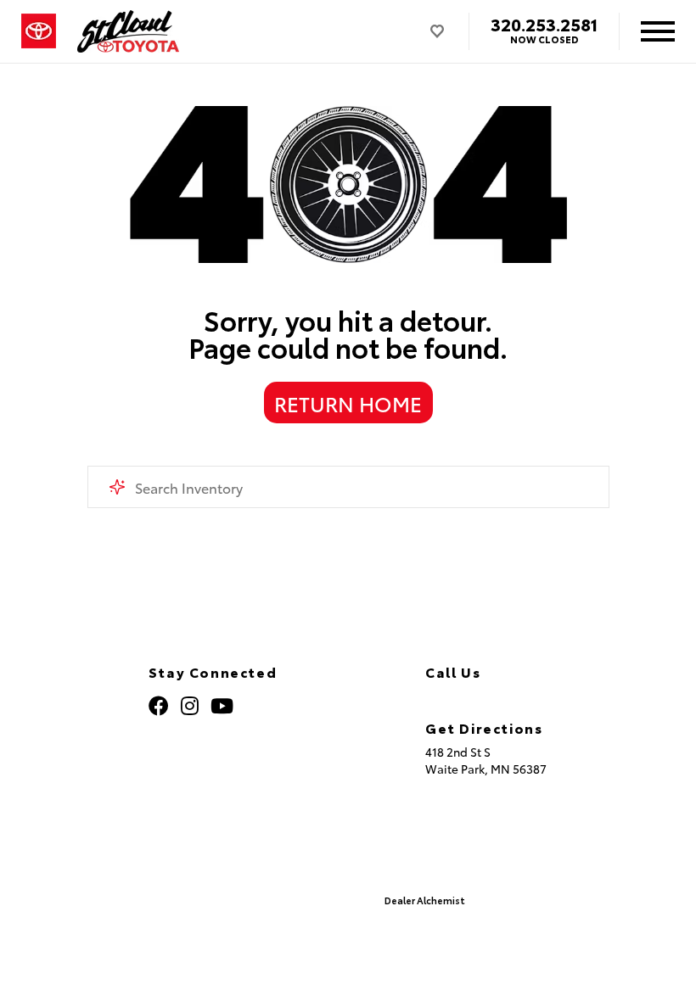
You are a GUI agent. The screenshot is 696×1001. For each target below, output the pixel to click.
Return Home (348, 403)
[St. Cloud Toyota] (128, 31)
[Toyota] (38, 31)
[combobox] (348, 487)
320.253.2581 (544, 24)
